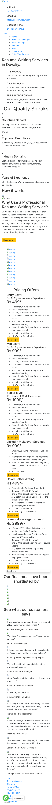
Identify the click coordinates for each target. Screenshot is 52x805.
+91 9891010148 (14, 11)
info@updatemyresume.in (18, 20)
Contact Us (16, 51)
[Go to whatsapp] (6, 798)
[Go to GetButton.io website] (6, 802)
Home (14, 36)
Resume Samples (14, 781)
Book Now (13, 340)
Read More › (9, 240)
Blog (13, 48)
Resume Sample (18, 42)
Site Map (11, 784)
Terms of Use (13, 787)
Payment (15, 45)
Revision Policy (13, 793)
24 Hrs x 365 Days (15, 29)
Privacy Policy (13, 790)
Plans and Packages (20, 39)
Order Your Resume (20, 54)
